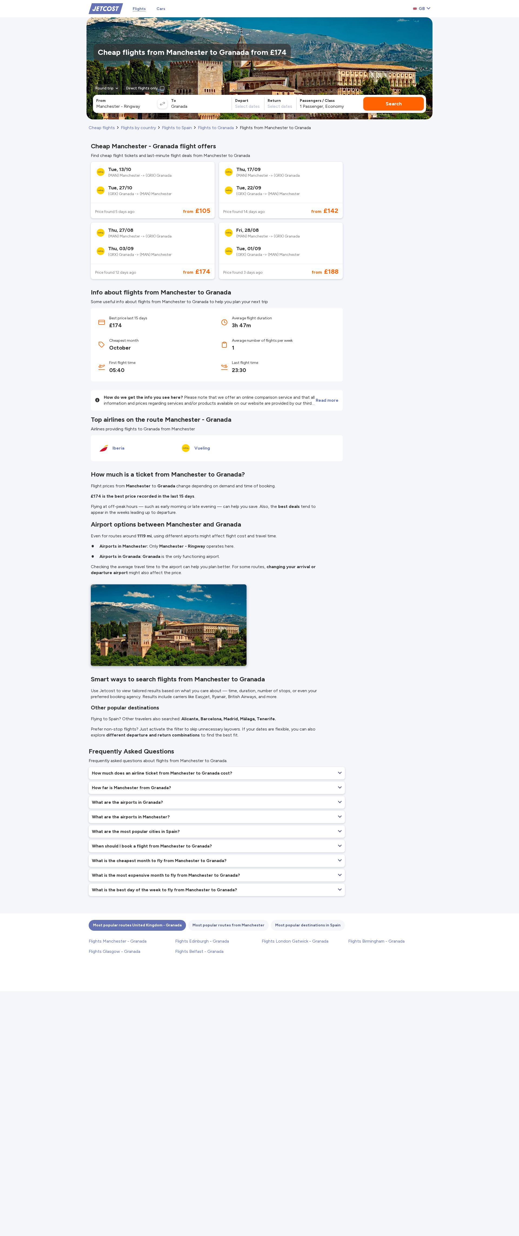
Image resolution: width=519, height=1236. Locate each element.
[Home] (106, 8)
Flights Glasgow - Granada (114, 951)
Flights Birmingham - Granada (376, 941)
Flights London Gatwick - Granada (295, 941)
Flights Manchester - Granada (118, 941)
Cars (161, 8)
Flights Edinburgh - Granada (202, 941)
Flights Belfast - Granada (199, 951)
